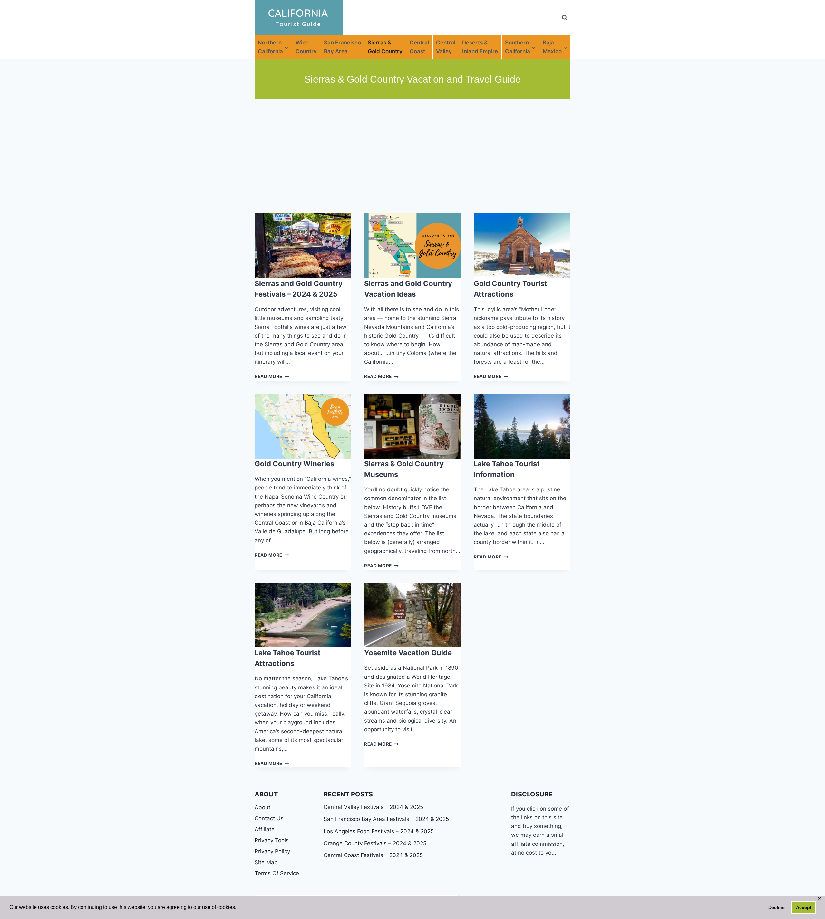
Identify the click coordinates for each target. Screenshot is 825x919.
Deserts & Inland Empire (480, 46)
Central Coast (419, 46)
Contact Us (269, 818)
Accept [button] (803, 907)
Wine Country (306, 46)
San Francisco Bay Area (342, 46)
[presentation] (303, 246)
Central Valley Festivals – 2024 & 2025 (373, 807)
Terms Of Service (277, 873)
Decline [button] (776, 907)
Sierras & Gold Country (385, 46)
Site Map (266, 862)
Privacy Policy (272, 851)
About (262, 807)
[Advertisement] (412, 156)
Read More (272, 376)
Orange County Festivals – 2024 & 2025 (375, 843)
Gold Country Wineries (294, 464)
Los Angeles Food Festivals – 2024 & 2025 (379, 831)
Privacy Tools (272, 840)
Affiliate (265, 829)
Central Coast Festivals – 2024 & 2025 (373, 855)
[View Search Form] (564, 18)
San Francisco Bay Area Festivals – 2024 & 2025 (386, 819)
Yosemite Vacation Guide (408, 652)
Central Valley (445, 46)
